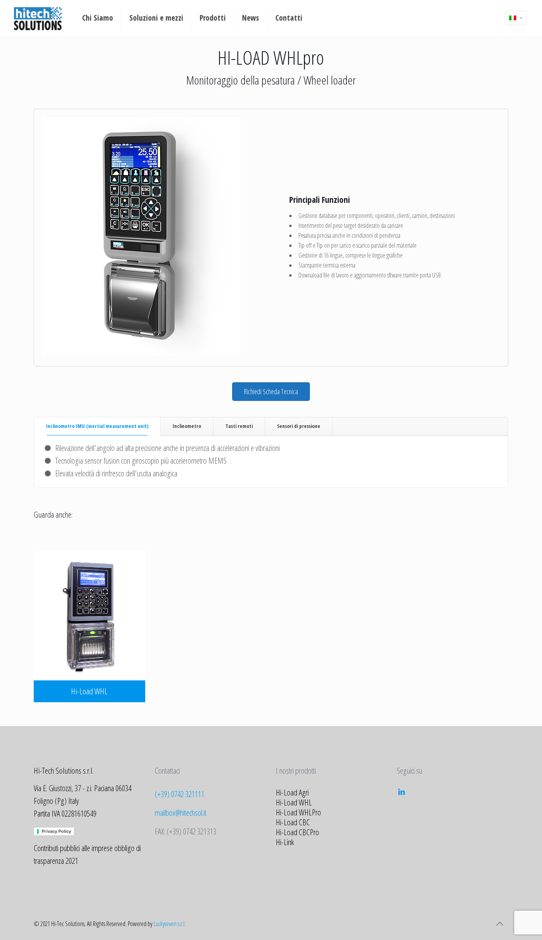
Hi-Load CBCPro (297, 832)
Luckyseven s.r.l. (170, 923)
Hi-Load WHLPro (298, 812)
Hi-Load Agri (292, 792)
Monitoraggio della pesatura (240, 80)
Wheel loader (330, 80)
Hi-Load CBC (293, 822)
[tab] (97, 426)
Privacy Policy (56, 831)
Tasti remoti (239, 426)
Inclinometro (187, 426)
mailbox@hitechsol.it (180, 812)
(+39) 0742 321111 (179, 793)
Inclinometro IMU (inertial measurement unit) (97, 426)
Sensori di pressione (298, 426)
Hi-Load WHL (294, 802)
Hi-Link (285, 842)
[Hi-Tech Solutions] (37, 18)
